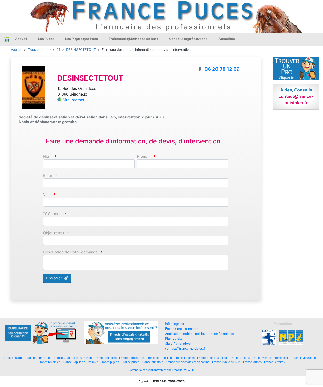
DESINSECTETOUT (81, 50)
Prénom (144, 156)
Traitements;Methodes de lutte (133, 39)
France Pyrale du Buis (226, 362)
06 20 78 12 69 (222, 69)
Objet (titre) (53, 233)
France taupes (252, 362)
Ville (47, 194)
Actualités (226, 39)
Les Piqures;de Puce (81, 39)
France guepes (240, 357)
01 (58, 50)
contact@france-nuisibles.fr (185, 348)
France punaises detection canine (188, 362)
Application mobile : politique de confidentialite (199, 333)
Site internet (73, 99)
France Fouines (185, 357)
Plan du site (174, 338)
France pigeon (109, 362)
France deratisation (131, 357)
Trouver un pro (39, 50)
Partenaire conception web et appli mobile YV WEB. (161, 370)
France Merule (261, 357)
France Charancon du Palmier (73, 357)
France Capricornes (38, 357)
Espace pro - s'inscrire (181, 328)
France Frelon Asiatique (212, 357)
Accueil (21, 39)
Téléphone (52, 214)
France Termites (274, 362)
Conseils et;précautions (188, 39)
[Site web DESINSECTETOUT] (33, 87)
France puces (130, 362)
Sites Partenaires (178, 343)
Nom (47, 156)
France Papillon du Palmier (80, 362)
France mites (282, 357)
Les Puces (46, 39)
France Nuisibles (49, 362)
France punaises (152, 362)
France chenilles (106, 357)
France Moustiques (305, 357)
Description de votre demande (70, 252)
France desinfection (159, 357)
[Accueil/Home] (7, 39)
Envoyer (55, 278)
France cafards (13, 357)
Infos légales (174, 324)
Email (48, 175)
